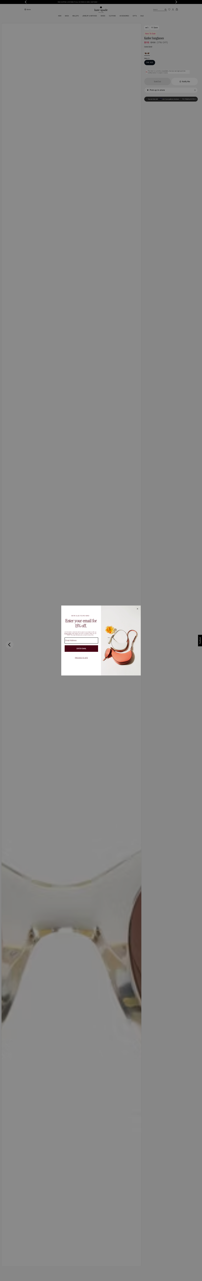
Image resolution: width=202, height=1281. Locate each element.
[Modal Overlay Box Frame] (101, 640)
